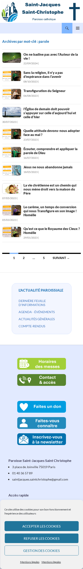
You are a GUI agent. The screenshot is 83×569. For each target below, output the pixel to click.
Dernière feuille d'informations (32, 303)
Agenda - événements (37, 312)
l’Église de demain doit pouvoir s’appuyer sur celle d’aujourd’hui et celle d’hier (49, 113)
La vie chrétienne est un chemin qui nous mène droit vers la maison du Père (49, 189)
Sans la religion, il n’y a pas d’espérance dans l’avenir (43, 74)
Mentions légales (29, 562)
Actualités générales (37, 319)
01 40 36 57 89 (22, 473)
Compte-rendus (32, 326)
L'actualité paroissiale (41, 290)
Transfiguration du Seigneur (44, 91)
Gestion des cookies (41, 551)
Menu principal (77, 28)
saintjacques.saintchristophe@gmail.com (40, 479)
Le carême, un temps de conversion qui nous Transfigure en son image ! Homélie (50, 211)
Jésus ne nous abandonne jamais (48, 167)
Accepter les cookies (41, 526)
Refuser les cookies (42, 538)
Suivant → (61, 258)
